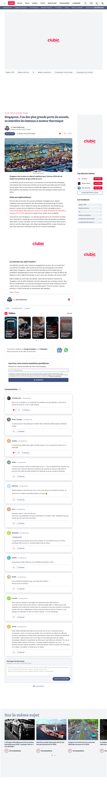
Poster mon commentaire (61, 678)
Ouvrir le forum (39, 686)
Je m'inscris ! (38, 380)
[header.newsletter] (91, 3)
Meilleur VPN (10, 72)
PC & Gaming (34, 7)
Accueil (7, 113)
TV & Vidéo (58, 7)
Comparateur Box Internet (84, 72)
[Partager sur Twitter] (103, 796)
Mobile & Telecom (46, 7)
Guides (34, 3)
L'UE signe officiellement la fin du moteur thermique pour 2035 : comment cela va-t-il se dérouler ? (19, 744)
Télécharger (64, 3)
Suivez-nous (10, 133)
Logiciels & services (21, 7)
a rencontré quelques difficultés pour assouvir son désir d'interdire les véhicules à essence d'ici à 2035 (38, 211)
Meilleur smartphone (44, 72)
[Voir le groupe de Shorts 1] (36, 341)
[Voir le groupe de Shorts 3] (40, 341)
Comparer (76, 3)
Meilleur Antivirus (23, 72)
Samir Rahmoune (18, 127)
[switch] (97, 3)
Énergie (25, 113)
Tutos (42, 3)
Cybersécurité (7, 7)
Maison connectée (77, 7)
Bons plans (52, 3)
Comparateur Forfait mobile (63, 72)
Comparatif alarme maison (90, 192)
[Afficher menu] (5, 3)
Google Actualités (30, 349)
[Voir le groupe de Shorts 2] (38, 341)
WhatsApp (43, 349)
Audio (66, 7)
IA (33, 72)
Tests (27, 3)
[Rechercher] (85, 3)
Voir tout (69, 313)
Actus (19, 3)
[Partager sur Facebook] (103, 791)
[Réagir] (65, 133)
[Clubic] (11, 3)
